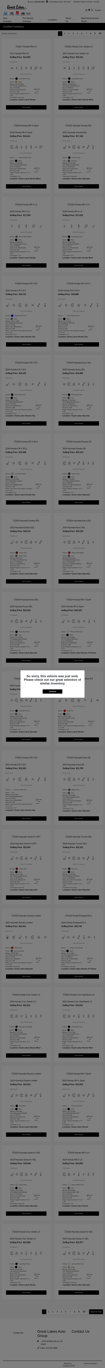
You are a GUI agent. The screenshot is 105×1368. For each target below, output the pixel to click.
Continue (52, 691)
